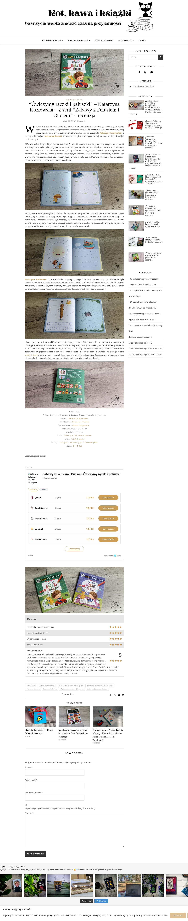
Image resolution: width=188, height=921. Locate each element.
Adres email (31, 780)
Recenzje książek (51, 40)
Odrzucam (178, 915)
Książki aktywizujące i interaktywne (79, 443)
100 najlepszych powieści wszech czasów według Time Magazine (143, 282)
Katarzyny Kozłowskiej (111, 133)
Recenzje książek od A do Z (140, 337)
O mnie (142, 40)
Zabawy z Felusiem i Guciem (78, 436)
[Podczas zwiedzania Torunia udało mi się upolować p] (82, 885)
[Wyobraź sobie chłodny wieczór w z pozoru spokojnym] (177, 885)
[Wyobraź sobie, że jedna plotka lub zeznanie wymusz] (35, 885)
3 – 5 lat (77, 446)
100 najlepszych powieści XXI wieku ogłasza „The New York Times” (144, 316)
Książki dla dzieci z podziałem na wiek (145, 354)
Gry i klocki (125, 40)
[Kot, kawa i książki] (94, 18)
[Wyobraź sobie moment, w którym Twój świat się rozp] (11, 885)
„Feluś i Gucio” (31, 355)
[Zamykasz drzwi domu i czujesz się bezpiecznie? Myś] (58, 885)
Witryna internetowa (34, 792)
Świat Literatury (104, 40)
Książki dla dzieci (78, 40)
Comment (29, 813)
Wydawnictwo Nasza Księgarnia (72, 689)
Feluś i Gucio (77, 439)
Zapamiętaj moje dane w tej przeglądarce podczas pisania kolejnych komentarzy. (60, 808)
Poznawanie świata (50, 689)
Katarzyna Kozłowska (35, 279)
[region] (94, 913)
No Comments (79, 121)
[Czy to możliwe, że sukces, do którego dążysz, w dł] (106, 885)
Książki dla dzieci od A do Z (140, 342)
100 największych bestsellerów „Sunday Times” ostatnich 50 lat (143, 305)
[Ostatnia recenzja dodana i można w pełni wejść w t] (129, 885)
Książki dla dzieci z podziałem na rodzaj (146, 348)
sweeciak (69, 694)
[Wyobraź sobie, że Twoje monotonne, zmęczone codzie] (153, 885)
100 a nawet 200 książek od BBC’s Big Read (145, 328)
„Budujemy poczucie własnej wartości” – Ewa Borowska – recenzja (73, 733)
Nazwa (28, 767)
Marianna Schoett (80, 422)
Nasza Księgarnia (80, 425)
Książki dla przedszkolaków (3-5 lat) (99, 685)
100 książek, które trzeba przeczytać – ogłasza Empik (145, 293)
